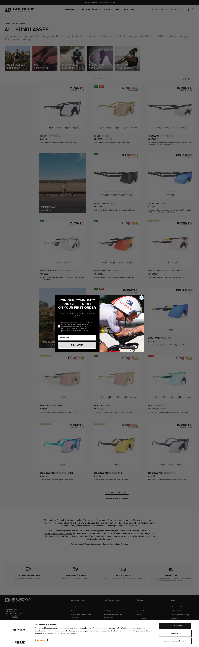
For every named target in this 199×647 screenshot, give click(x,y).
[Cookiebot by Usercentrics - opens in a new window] (19, 642)
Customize (174, 633)
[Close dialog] (141, 298)
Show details (40, 640)
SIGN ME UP (77, 345)
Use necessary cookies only (175, 641)
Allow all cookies (175, 626)
